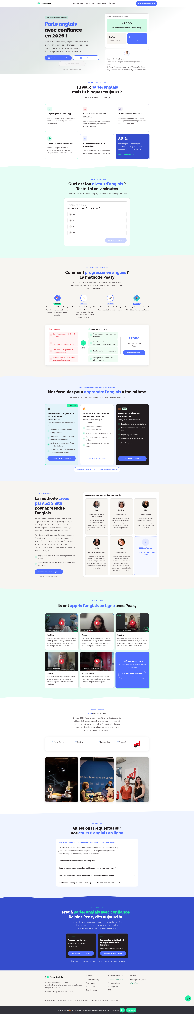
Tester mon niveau (73, 64)
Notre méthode (78, 3)
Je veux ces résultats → (134, 353)
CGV (74, 1000)
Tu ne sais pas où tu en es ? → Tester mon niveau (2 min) (97, 470)
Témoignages (101, 3)
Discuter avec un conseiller (59, 58)
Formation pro (87, 58)
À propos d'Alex (114, 983)
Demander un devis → (132, 458)
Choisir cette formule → (61, 458)
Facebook (48, 991)
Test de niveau (91, 990)
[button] (61, 622)
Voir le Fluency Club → (97, 458)
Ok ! (122, 1010)
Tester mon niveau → (126, 155)
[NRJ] (137, 744)
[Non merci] (191, 1011)
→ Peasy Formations (115, 979)
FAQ (109, 990)
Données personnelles (96, 1000)
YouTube (64, 991)
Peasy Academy (91, 983)
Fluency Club (90, 986)
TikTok (71, 991)
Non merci (131, 1010)
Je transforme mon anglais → (49, 572)
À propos (112, 3)
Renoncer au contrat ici (112, 1000)
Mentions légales (82, 1000)
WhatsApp (134, 983)
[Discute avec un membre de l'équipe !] (188, 998)
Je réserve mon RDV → (146, 3)
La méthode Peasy (92, 979)
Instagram (56, 991)
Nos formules (90, 3)
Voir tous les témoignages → (132, 674)
